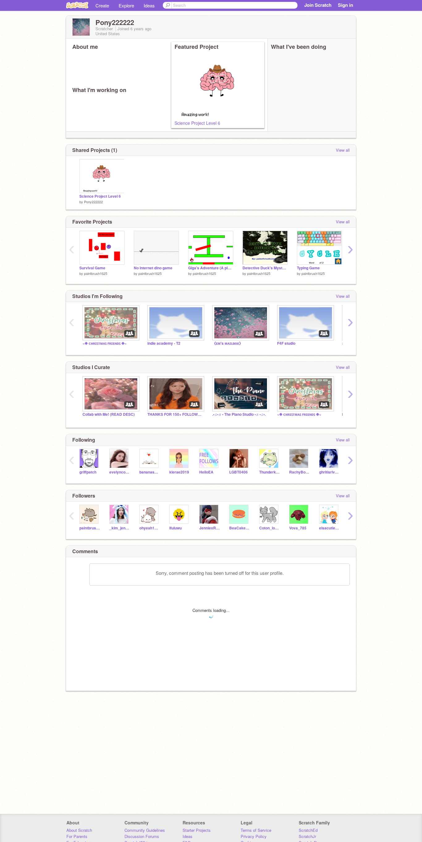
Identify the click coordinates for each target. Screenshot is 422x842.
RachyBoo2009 (299, 472)
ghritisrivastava (329, 472)
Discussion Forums (141, 836)
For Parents (76, 836)
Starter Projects (197, 830)
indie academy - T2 (163, 343)
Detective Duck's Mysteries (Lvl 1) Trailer (265, 268)
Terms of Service (256, 830)
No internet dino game (153, 268)
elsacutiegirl (329, 528)
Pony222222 (93, 201)
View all (343, 150)
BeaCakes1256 (239, 528)
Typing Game (308, 268)
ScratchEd (308, 830)
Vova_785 (297, 528)
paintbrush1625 (95, 273)
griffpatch (87, 472)
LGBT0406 (238, 472)
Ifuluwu (175, 528)
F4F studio (286, 343)
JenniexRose (209, 528)
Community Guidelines (144, 830)
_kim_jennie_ (119, 528)
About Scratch (79, 830)
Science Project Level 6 (197, 123)
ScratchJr (307, 836)
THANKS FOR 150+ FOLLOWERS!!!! (175, 414)
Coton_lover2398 (269, 528)
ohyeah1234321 (149, 528)
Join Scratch (317, 5)
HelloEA (206, 472)
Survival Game (92, 268)
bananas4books (149, 472)
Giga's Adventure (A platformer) (210, 268)
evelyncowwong (119, 472)
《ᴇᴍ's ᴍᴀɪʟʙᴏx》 (227, 343)
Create (102, 5)
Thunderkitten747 (269, 472)
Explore (126, 5)
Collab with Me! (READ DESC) (108, 414)
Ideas (149, 5)
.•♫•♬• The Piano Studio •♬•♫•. (239, 414)
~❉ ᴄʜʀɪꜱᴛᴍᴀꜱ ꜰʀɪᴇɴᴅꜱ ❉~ (104, 343)
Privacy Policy (254, 836)
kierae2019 (179, 472)
